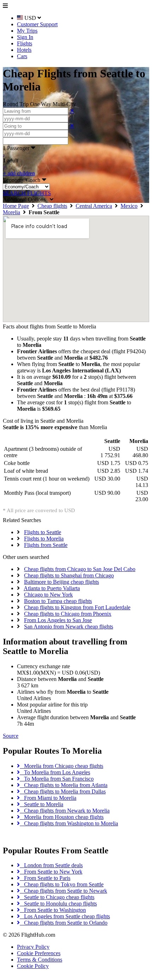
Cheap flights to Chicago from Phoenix (67, 614)
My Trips (27, 31)
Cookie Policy (33, 966)
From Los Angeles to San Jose (58, 620)
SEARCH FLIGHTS (27, 193)
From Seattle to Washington (53, 910)
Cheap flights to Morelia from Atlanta (63, 785)
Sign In (25, 37)
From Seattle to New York (51, 872)
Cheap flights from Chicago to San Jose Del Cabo (79, 569)
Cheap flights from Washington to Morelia (69, 823)
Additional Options (26, 199)
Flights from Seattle (46, 545)
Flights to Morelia (44, 539)
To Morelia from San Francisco (57, 779)
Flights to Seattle (42, 532)
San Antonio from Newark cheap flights (68, 627)
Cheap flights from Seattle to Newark (63, 891)
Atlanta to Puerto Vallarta (52, 588)
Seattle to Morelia (41, 804)
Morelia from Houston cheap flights (62, 817)
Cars (22, 56)
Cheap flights (52, 206)
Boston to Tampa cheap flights (58, 601)
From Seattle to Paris (45, 878)
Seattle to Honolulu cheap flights (58, 904)
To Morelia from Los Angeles (55, 772)
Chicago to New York (48, 595)
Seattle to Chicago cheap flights (57, 897)
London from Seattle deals (51, 865)
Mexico (129, 206)
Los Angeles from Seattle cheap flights (65, 916)
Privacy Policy (33, 947)
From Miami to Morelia (48, 798)
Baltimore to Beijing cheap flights (61, 582)
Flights (24, 43)
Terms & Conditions (39, 960)
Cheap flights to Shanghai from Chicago (69, 575)
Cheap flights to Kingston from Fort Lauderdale (77, 607)
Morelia (11, 212)
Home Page (16, 206)
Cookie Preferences (38, 953)
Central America (94, 206)
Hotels (24, 50)
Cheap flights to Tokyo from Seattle (62, 884)
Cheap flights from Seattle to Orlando (63, 923)
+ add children (19, 173)
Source (10, 736)
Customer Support (37, 24)
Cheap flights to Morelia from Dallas (63, 791)
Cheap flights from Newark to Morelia (65, 811)
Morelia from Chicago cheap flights (61, 766)
